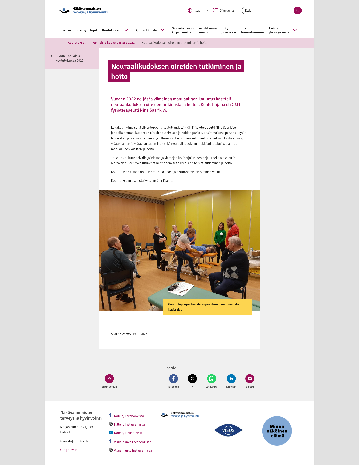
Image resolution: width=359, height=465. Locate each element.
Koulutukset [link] (77, 42)
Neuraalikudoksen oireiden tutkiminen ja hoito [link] (175, 42)
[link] (118, 10)
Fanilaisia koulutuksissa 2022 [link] (114, 42)
